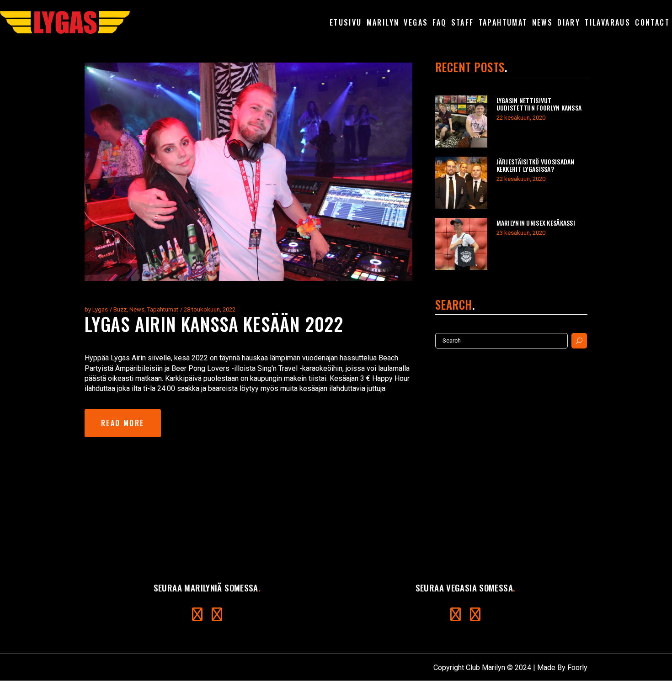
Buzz (120, 309)
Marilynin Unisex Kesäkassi (535, 222)
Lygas (100, 309)
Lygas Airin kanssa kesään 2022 (214, 324)
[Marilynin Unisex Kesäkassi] (461, 244)
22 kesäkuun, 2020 (520, 117)
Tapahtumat (162, 309)
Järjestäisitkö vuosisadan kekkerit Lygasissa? (535, 165)
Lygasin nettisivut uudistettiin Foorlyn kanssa (539, 103)
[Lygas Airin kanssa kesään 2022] (248, 172)
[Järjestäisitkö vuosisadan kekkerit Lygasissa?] (461, 183)
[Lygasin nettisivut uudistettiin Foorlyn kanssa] (461, 121)
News (136, 309)
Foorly (577, 667)
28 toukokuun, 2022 (209, 309)
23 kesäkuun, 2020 (520, 232)
